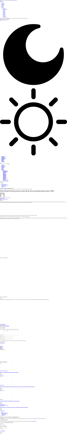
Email (1, 337)
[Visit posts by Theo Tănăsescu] (1, 389)
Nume (1, 336)
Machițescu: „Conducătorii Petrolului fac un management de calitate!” (9, 372)
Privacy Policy (10, 0)
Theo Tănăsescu (2, 375)
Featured (1, 385)
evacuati (4, 324)
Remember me (2, 430)
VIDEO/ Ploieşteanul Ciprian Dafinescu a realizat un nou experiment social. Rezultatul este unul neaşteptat (14, 407)
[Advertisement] (23, 209)
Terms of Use (15, 0)
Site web (1, 339)
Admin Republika (2, 198)
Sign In (7, 181)
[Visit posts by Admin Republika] (1, 403)
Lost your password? (2, 431)
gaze (5, 324)
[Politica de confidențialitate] (32, 421)
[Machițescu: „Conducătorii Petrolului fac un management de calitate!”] (6, 370)
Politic (3, 385)
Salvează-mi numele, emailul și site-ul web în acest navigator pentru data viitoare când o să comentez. (13, 340)
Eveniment (1, 399)
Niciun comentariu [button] (7, 326)
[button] (0, 20)
